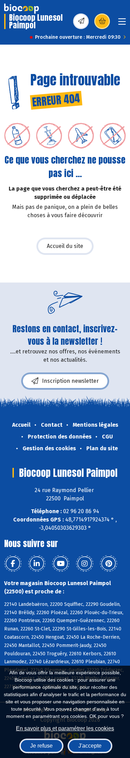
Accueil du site (65, 246)
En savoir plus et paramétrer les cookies (65, 728)
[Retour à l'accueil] (21, 8)
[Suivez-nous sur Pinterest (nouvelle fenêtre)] (108, 563)
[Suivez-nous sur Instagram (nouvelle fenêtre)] (84, 563)
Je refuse (41, 746)
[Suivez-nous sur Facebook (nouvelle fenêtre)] (12, 563)
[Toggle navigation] (122, 23)
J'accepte (90, 746)
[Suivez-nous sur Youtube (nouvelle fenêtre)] (60, 563)
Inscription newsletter (70, 381)
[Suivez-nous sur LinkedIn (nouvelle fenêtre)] (36, 563)
